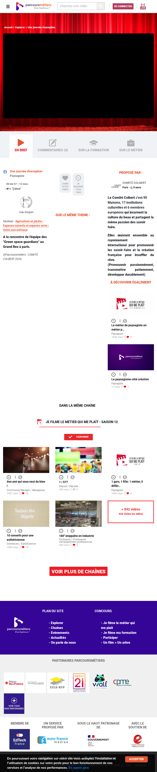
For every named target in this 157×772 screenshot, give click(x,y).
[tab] (21, 146)
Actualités (58, 638)
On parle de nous (63, 642)
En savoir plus (78, 767)
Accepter (136, 759)
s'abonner (82, 437)
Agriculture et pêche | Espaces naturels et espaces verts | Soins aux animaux (26, 225)
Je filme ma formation (119, 633)
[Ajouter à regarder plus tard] (114, 321)
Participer (110, 638)
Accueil (8, 27)
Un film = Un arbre (116, 642)
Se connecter (123, 6)
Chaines (57, 628)
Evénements (60, 633)
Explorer (20, 27)
